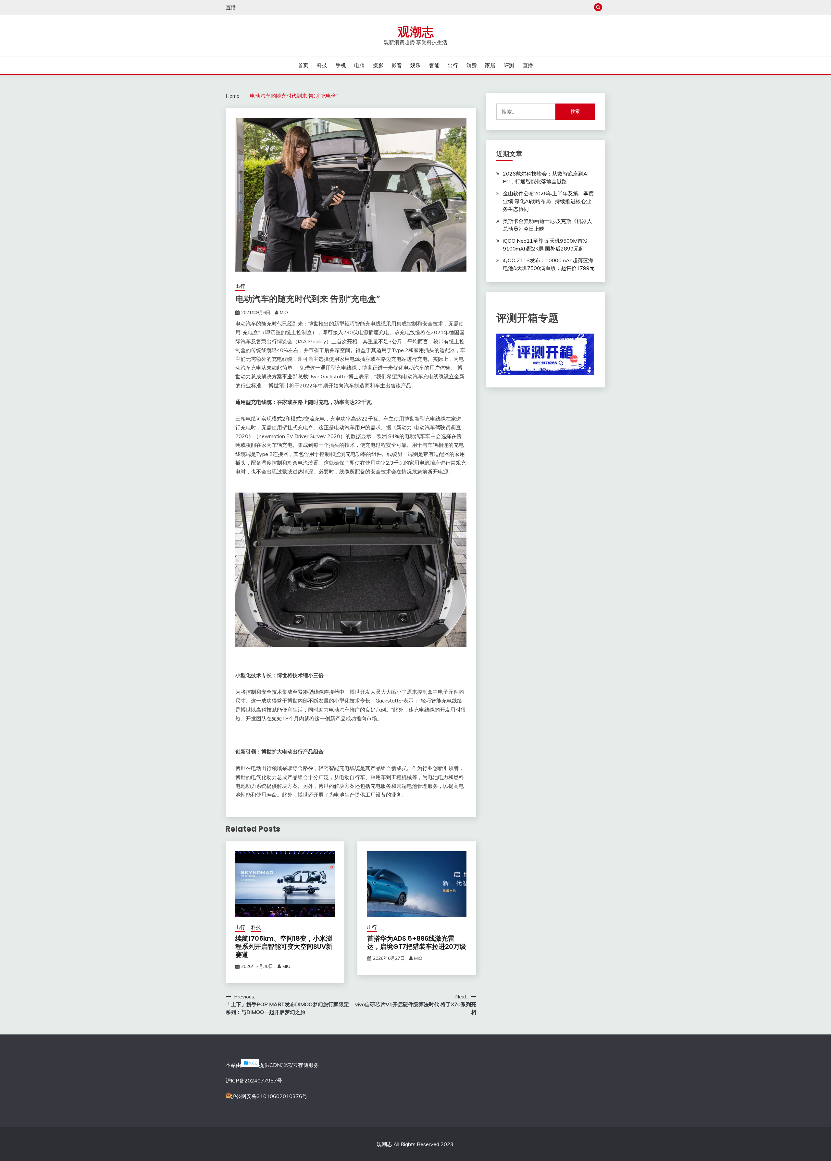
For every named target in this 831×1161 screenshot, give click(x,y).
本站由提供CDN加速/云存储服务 (272, 1065)
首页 (303, 65)
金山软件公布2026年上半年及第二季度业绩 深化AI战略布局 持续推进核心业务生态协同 (548, 201)
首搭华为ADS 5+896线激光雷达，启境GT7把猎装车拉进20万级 (416, 942)
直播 (231, 7)
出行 (453, 65)
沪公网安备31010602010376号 (269, 1096)
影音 (396, 65)
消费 (471, 65)
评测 (509, 65)
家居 (490, 65)
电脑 (359, 65)
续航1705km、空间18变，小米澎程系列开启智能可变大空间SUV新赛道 (283, 946)
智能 (434, 65)
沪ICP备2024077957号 (254, 1080)
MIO (284, 312)
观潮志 (416, 31)
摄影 (378, 65)
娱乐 (415, 65)
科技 (322, 65)
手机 (341, 65)
